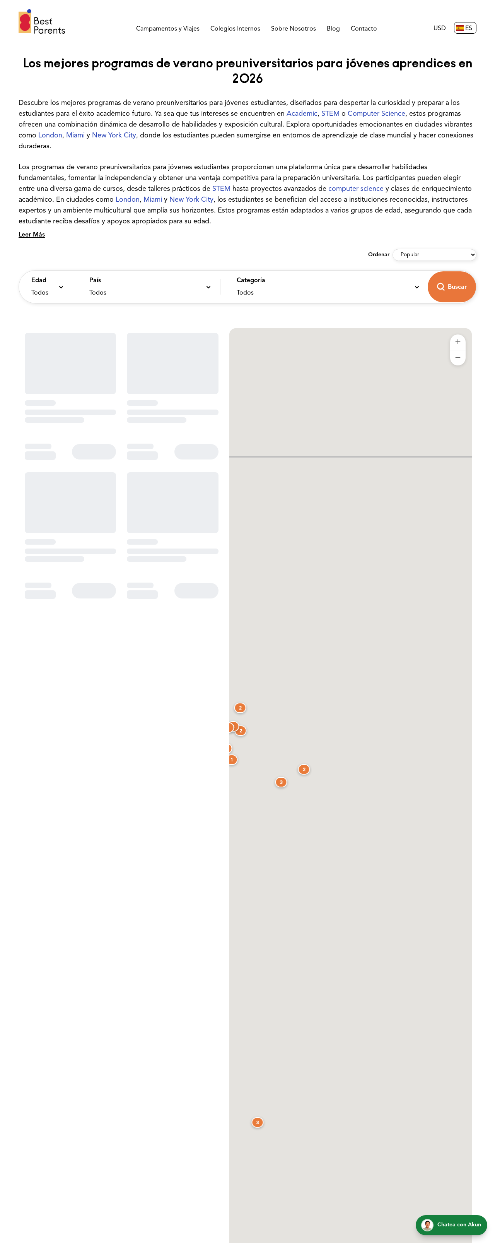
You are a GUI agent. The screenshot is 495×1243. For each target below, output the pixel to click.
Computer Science (376, 114)
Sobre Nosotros (293, 29)
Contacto (364, 29)
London (50, 135)
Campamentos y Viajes (168, 29)
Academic (302, 114)
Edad (38, 281)
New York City (114, 135)
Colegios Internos (235, 29)
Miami (75, 135)
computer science (356, 189)
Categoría (251, 281)
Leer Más (32, 235)
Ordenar (378, 255)
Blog (333, 29)
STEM (330, 114)
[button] (44, 287)
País (95, 281)
